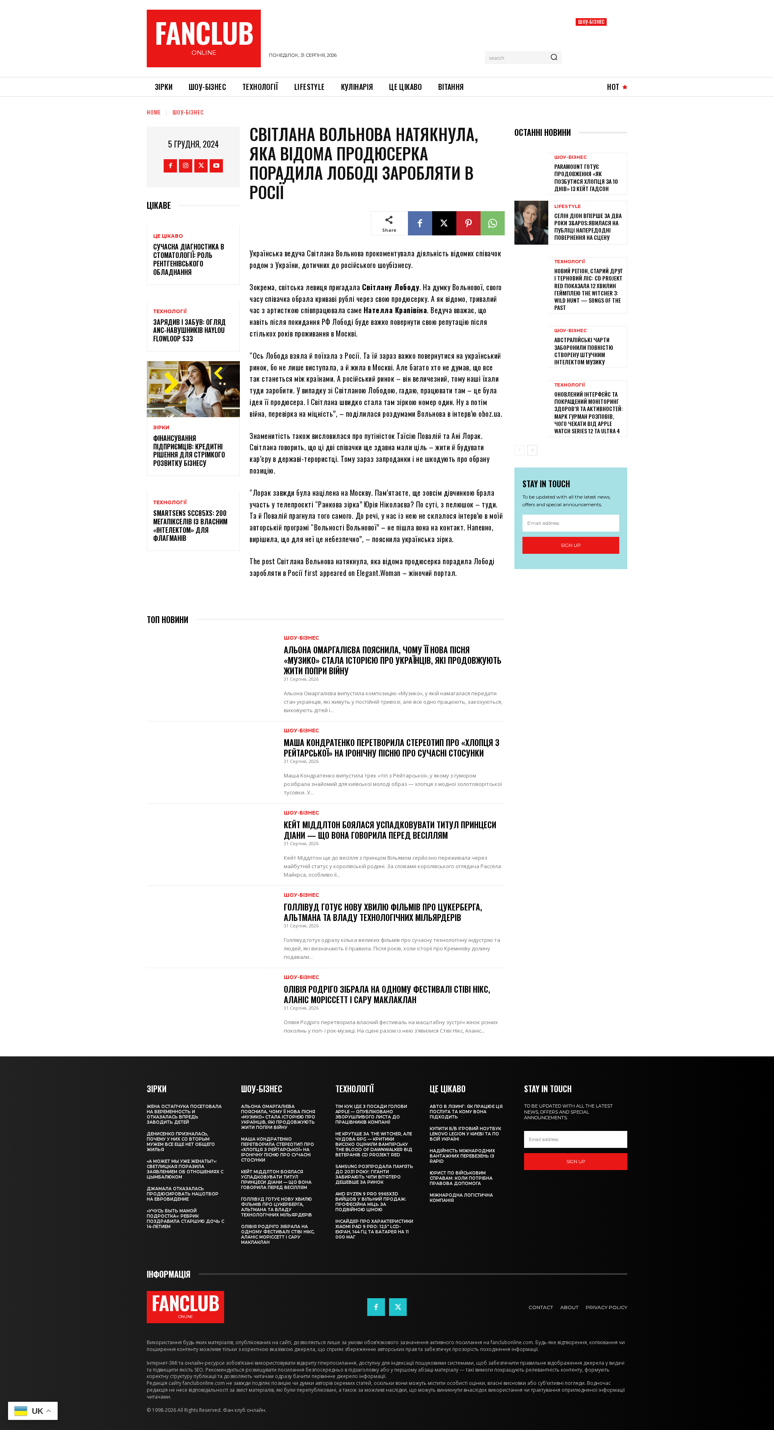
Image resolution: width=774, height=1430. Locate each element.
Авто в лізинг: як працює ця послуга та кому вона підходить (466, 1112)
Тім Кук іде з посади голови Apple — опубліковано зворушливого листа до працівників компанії (371, 1114)
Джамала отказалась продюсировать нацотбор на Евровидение (182, 1194)
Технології (170, 311)
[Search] (554, 57)
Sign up (571, 545)
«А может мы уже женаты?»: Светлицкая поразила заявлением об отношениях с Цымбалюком (185, 1169)
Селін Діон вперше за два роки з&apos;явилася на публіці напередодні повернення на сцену (588, 226)
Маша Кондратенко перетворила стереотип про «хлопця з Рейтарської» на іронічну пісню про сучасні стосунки (391, 747)
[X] (201, 166)
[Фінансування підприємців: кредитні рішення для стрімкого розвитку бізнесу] (193, 389)
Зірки (161, 427)
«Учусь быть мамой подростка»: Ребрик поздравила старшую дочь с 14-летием (185, 1218)
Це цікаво (168, 236)
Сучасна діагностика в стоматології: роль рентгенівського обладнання (188, 259)
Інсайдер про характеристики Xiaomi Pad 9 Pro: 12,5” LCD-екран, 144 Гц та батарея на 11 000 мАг (374, 1229)
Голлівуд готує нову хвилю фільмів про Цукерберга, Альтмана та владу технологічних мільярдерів (383, 912)
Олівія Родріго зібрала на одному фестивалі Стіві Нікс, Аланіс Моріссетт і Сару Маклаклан (387, 994)
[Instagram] (185, 166)
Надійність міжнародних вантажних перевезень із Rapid (462, 1156)
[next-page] (532, 450)
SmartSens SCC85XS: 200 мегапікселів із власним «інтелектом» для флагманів (190, 525)
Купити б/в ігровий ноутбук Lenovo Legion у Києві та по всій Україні (465, 1134)
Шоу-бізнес (591, 21)
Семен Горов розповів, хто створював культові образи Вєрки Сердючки (596, 46)
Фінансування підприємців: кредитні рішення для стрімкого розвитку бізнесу (189, 450)
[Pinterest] (468, 223)
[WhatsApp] (493, 223)
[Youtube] (216, 166)
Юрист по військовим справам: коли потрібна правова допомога (461, 1178)
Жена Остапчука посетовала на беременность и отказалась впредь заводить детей (184, 1114)
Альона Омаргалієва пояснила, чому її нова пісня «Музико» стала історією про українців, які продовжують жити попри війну (392, 660)
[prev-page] (519, 450)
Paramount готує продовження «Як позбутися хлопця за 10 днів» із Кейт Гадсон (586, 177)
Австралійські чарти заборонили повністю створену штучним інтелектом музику (583, 350)
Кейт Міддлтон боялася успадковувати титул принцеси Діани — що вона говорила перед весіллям (390, 830)
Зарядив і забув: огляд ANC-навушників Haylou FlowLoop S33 (189, 330)
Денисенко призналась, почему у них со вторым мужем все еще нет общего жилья (181, 1141)
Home (154, 112)
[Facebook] (170, 166)
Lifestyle (567, 206)
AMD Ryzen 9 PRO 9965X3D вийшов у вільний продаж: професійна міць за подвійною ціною (370, 1201)
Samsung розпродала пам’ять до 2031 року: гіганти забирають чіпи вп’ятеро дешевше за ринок (374, 1174)
